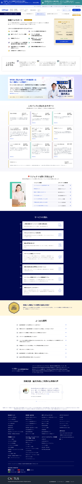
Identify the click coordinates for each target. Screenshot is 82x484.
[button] (34, 122)
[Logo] (4, 10)
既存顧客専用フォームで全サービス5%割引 (31, 89)
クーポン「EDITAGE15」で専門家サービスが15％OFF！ (33, 88)
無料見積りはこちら (14, 93)
